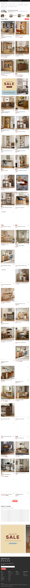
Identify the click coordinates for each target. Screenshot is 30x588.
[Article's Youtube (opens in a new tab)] (9, 561)
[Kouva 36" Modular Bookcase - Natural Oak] (8, 122)
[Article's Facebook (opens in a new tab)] (5, 561)
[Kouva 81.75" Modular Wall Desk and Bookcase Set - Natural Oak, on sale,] (8, 47)
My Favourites (17, 574)
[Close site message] (28, 1)
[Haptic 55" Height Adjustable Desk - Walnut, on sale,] (8, 465)
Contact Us (2, 580)
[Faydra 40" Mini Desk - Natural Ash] (8, 217)
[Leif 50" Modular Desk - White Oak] (8, 256)
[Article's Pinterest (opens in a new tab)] (3, 561)
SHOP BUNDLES (21, 182)
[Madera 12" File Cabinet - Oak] (22, 429)
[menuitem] (2, 5)
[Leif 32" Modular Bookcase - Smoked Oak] (22, 485)
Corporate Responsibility (2, 578)
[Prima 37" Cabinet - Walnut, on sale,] (22, 66)
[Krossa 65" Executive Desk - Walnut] (8, 275)
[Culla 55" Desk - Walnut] (8, 161)
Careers (9, 579)
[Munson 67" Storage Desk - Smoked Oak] (8, 352)
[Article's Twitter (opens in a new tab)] (7, 561)
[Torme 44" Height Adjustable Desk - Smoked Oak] (22, 102)
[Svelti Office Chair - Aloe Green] (22, 410)
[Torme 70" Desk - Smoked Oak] (22, 198)
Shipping (2, 574)
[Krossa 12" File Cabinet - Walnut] (8, 410)
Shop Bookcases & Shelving (21, 14)
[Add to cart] (14, 35)
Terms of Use (2, 584)
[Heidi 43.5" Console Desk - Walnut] (22, 122)
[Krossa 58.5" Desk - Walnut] (8, 314)
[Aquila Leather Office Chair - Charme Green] (22, 372)
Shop (26, 584)
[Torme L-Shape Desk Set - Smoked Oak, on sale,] (8, 485)
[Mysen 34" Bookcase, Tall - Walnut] (22, 217)
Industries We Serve (25, 575)
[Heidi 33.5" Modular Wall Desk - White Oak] (22, 236)
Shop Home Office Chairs (12, 14)
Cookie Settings (20, 584)
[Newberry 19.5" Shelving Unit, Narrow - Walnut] (22, 465)
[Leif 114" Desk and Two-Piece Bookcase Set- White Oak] (8, 27)
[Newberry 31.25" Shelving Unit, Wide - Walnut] (8, 429)
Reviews (9, 578)
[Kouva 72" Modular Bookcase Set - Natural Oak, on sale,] (8, 66)
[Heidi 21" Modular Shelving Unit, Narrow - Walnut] (8, 141)
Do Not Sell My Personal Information (12, 584)
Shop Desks (2, 14)
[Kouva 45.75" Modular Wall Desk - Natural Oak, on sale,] (22, 27)
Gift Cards (9, 574)
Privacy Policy (6, 584)
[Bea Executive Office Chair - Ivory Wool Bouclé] (22, 294)
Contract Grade (25, 574)
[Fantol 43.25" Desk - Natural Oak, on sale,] (8, 392)
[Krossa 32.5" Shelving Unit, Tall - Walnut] (8, 198)
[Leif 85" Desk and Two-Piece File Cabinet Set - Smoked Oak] (8, 102)
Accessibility (23, 584)
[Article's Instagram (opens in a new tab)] (1, 561)
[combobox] (22, 3)
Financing (9, 575)
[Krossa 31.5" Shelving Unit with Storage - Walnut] (22, 161)
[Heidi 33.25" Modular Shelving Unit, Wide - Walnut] (22, 141)
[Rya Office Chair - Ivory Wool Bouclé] (22, 333)
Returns (2, 575)
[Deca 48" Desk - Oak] (22, 314)
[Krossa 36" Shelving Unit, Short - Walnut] (22, 256)
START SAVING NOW (12, 543)
